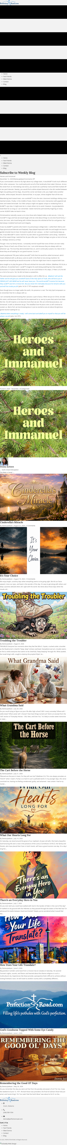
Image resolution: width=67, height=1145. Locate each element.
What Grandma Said (11, 705)
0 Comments (30, 526)
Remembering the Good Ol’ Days (18, 1083)
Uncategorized (24, 389)
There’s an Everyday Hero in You (18, 900)
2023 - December (13, 389)
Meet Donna (7, 1131)
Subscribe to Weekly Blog (17, 173)
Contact (5, 1133)
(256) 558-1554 (8, 1112)
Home (5, 1125)
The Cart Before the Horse (15, 770)
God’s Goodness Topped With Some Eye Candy (27, 1029)
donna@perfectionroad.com (13, 1119)
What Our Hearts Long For (15, 835)
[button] (0, 1123)
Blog (4, 1136)
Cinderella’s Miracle (11, 522)
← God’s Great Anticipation (9, 470)
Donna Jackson (19, 179)
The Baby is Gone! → (7, 472)
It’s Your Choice (9, 575)
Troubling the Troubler (13, 640)
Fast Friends (7, 1128)
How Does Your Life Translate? (18, 964)
